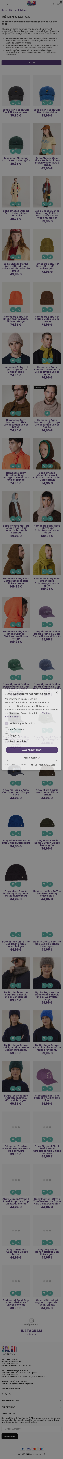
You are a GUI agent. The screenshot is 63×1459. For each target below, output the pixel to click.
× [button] (56, 692)
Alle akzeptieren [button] (32, 749)
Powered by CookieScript (16, 764)
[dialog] (31, 729)
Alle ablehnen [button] (32, 757)
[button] (43, 764)
